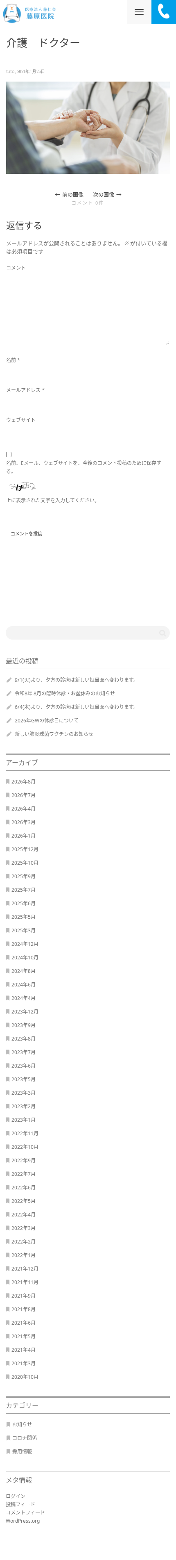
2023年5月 (23, 1079)
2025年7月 (23, 889)
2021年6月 (23, 1322)
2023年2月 (23, 1106)
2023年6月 (23, 1065)
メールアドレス (23, 390)
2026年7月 (23, 795)
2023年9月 (23, 1025)
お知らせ (22, 1424)
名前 (11, 360)
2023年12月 (24, 1011)
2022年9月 (23, 1160)
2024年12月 (24, 944)
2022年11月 (24, 1133)
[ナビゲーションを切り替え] (139, 12)
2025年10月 (24, 862)
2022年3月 (23, 1228)
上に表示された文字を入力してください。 (52, 500)
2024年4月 (23, 998)
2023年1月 (23, 1119)
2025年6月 (23, 903)
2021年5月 (23, 1336)
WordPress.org (23, 1520)
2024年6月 (23, 984)
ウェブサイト (21, 420)
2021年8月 (23, 1309)
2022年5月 (23, 1201)
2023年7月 (23, 1052)
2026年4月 (23, 808)
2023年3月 (23, 1092)
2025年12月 (24, 849)
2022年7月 (23, 1174)
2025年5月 (23, 916)
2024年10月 (24, 957)
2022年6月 (23, 1187)
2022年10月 (24, 1146)
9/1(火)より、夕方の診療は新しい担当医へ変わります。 (76, 679)
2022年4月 (23, 1214)
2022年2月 (23, 1241)
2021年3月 (23, 1363)
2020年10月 (24, 1376)
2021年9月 (23, 1295)
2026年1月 (23, 835)
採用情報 (22, 1451)
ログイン (15, 1496)
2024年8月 (23, 971)
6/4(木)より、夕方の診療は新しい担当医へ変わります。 (76, 707)
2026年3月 (23, 822)
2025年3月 (23, 930)
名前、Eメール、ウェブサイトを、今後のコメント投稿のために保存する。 (83, 467)
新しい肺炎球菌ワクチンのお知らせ (54, 734)
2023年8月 (23, 1038)
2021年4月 (23, 1349)
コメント (16, 267)
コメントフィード (25, 1512)
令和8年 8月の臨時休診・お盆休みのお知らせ (65, 693)
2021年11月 (24, 1282)
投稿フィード (20, 1504)
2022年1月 (23, 1255)
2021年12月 (24, 1268)
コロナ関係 (24, 1438)
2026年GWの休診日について (47, 720)
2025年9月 (23, 876)
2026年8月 (23, 781)
